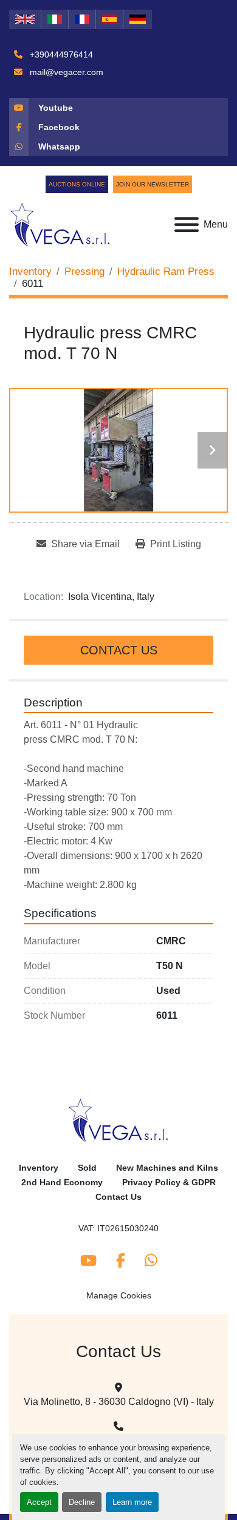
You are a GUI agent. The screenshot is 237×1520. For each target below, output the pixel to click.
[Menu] (186, 224)
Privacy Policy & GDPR (169, 1182)
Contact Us (118, 650)
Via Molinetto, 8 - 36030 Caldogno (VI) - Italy (119, 1402)
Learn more (132, 1502)
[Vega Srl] (118, 1120)
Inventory (38, 1168)
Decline (82, 1502)
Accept (39, 1502)
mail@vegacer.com (65, 72)
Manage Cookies (118, 1295)
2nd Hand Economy (62, 1182)
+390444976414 (60, 54)
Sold (87, 1168)
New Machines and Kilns (167, 1168)
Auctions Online (77, 184)
